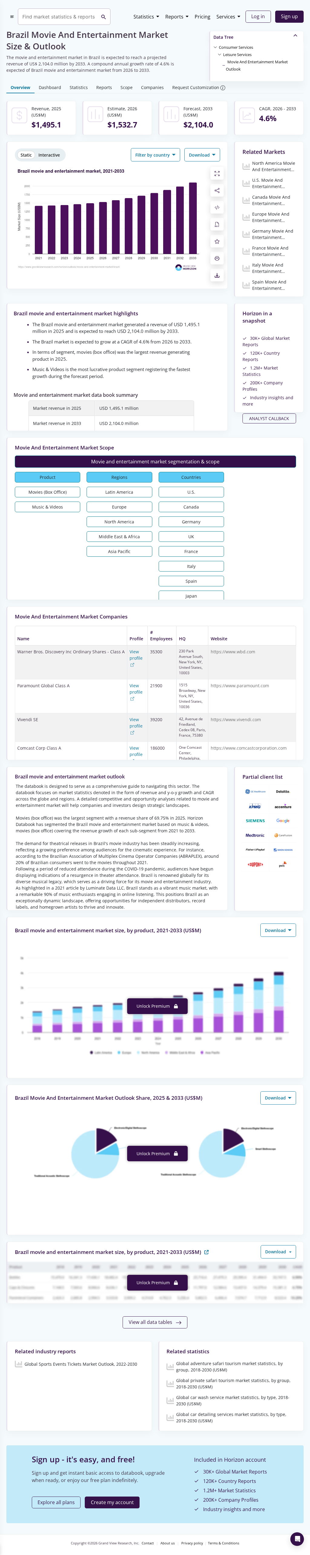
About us (167, 1543)
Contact (148, 1543)
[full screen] (217, 173)
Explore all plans (56, 1502)
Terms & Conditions (223, 1543)
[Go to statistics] (206, 1251)
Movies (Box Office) (47, 492)
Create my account (112, 1502)
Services (225, 16)
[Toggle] (215, 47)
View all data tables (151, 1322)
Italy (191, 566)
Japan (191, 596)
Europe (119, 507)
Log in (258, 16)
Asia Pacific (119, 551)
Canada (191, 507)
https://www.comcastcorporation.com (249, 748)
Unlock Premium (154, 1006)
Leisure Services (237, 54)
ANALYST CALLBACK (269, 418)
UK (191, 536)
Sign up (289, 16)
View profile (136, 655)
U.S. (191, 492)
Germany (191, 522)
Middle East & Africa (119, 536)
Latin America (119, 492)
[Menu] (12, 16)
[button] (236, 47)
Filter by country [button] (153, 155)
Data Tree (223, 37)
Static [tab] (26, 155)
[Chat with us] (297, 1539)
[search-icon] (103, 17)
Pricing (202, 16)
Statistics (144, 16)
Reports (174, 16)
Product (47, 477)
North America (119, 522)
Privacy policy (192, 1543)
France (191, 551)
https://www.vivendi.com (236, 719)
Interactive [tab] (49, 155)
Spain (191, 581)
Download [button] (200, 155)
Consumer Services (236, 47)
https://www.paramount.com (240, 685)
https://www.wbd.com (233, 652)
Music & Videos (47, 507)
